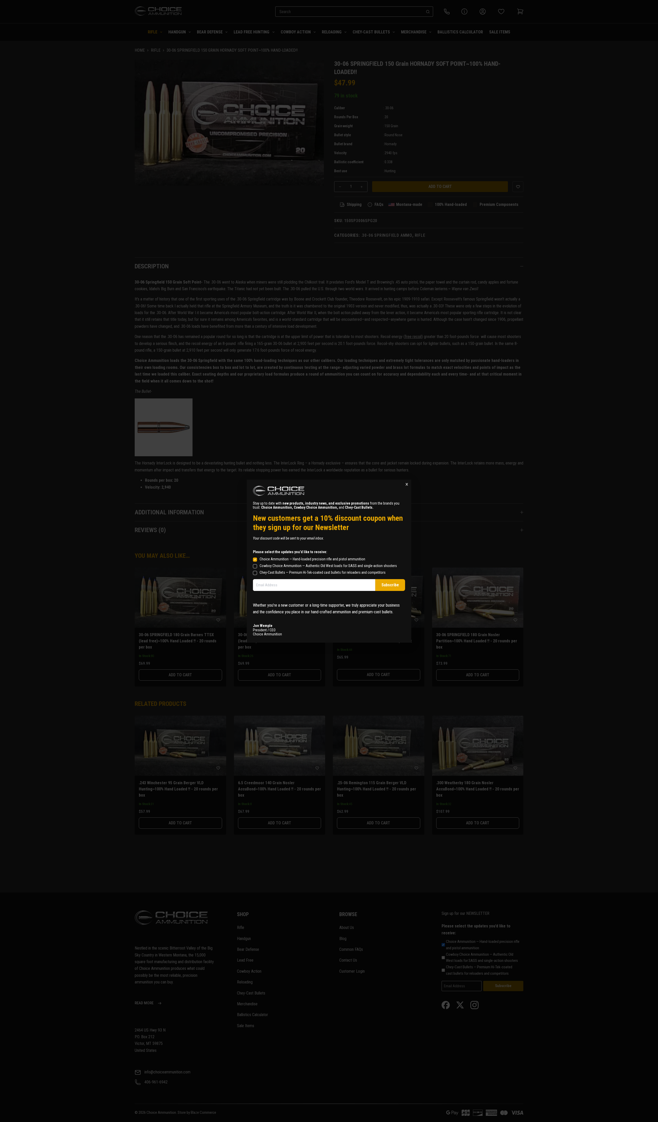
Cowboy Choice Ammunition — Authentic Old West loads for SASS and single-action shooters (328, 565)
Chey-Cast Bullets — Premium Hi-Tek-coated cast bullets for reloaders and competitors (323, 572)
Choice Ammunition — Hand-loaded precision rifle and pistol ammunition (312, 559)
